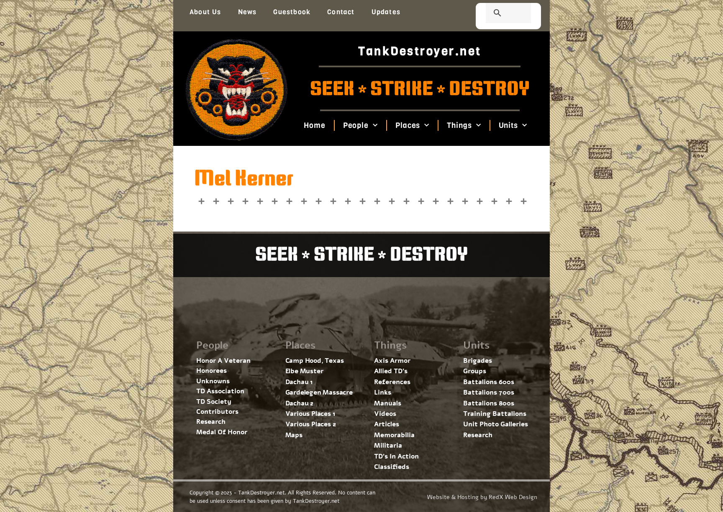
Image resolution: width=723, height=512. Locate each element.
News (247, 12)
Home (315, 125)
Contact (340, 12)
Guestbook (291, 12)
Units (508, 125)
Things (459, 125)
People (355, 125)
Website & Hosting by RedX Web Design (482, 497)
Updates (386, 12)
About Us (205, 12)
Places (407, 125)
